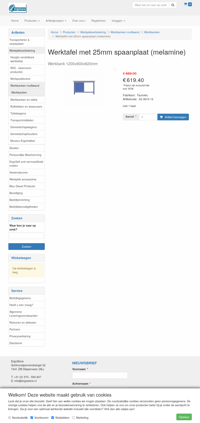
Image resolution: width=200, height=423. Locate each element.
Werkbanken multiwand (24, 85)
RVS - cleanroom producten (20, 70)
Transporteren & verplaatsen (19, 42)
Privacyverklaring (19, 336)
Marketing (82, 417)
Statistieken (62, 417)
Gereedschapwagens (23, 127)
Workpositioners (20, 79)
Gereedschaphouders (23, 134)
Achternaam (80, 383)
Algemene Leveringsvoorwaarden (23, 314)
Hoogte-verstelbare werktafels (22, 59)
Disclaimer (15, 343)
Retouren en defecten (22, 322)
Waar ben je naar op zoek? (22, 227)
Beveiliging (16, 193)
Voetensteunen (18, 172)
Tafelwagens (18, 113)
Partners (14, 329)
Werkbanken (19, 92)
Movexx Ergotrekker (22, 141)
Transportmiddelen (22, 120)
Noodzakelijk (20, 417)
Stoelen (14, 148)
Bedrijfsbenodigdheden (23, 207)
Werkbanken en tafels (23, 100)
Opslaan (184, 417)
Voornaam (79, 369)
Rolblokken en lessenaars (26, 106)
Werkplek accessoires (22, 179)
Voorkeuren (41, 417)
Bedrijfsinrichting (19, 200)
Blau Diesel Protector (22, 186)
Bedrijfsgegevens (20, 298)
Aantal (129, 116)
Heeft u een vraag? (21, 305)
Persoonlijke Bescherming (25, 155)
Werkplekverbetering (22, 50)
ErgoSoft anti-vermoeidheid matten (26, 163)
